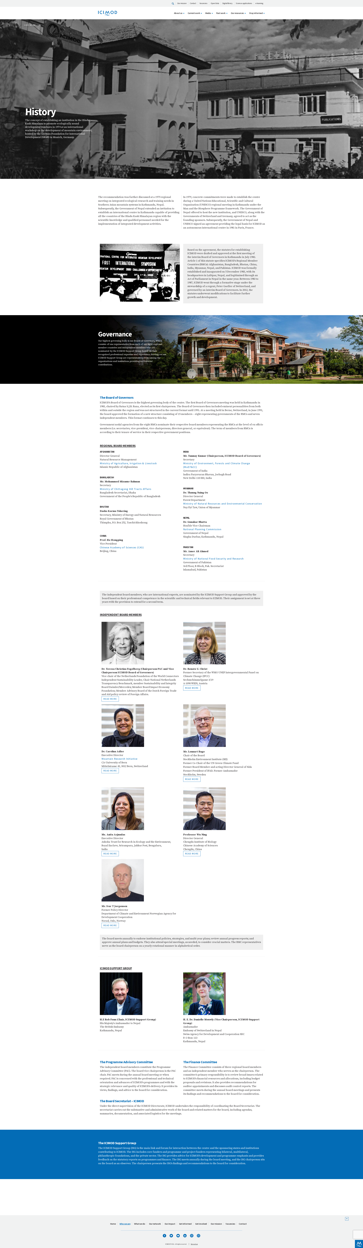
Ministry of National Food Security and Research (213, 558)
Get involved (201, 1223)
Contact (193, 3)
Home (113, 1223)
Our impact (170, 1223)
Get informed (185, 1223)
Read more (110, 698)
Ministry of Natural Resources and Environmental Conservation (222, 503)
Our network (155, 1223)
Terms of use (194, 1244)
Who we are (30, 25)
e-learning (259, 3)
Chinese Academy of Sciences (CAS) (122, 547)
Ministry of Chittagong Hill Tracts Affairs (125, 489)
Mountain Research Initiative (119, 758)
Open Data (215, 3)
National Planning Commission (202, 529)
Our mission (182, 3)
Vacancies (203, 3)
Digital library (227, 3)
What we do (139, 1223)
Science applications (244, 3)
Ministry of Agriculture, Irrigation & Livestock (128, 463)
